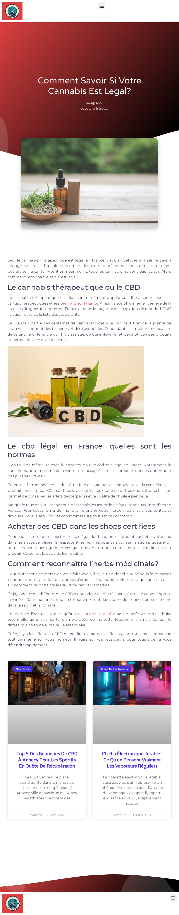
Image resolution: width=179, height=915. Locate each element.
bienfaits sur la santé (79, 303)
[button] (101, 5)
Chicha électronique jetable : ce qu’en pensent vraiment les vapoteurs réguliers (132, 760)
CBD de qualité (96, 614)
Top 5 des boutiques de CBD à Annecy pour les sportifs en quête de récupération (46, 760)
